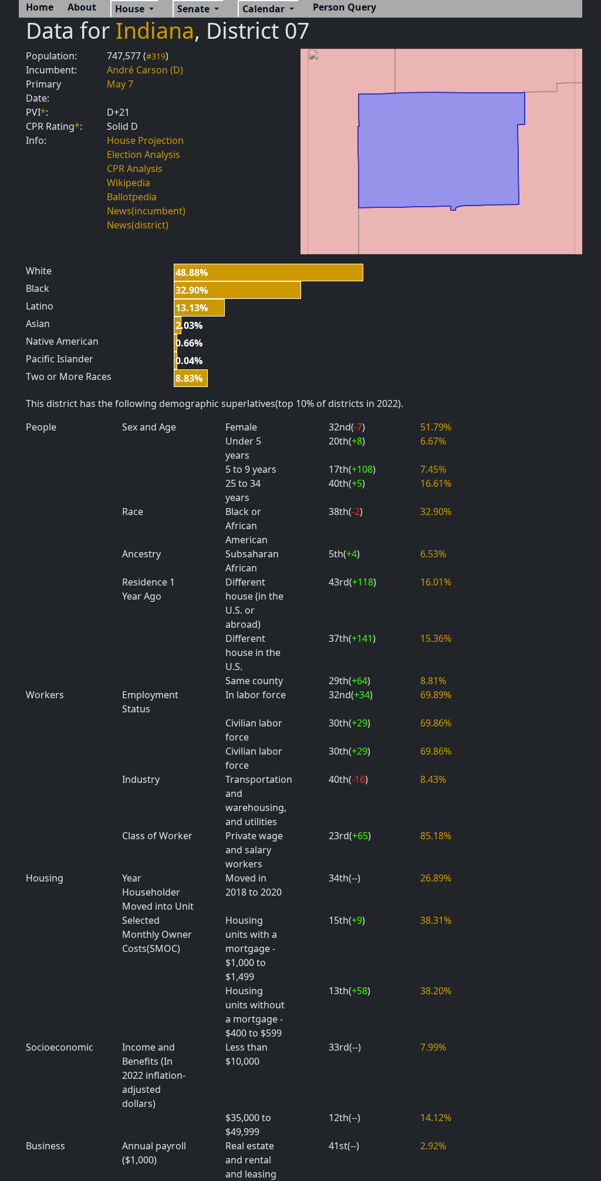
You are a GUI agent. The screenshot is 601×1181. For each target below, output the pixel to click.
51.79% (435, 426)
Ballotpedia (132, 196)
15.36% (435, 638)
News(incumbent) (146, 210)
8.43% (433, 779)
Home (39, 7)
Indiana (155, 30)
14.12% (435, 1117)
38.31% (435, 920)
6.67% (433, 441)
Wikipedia (128, 182)
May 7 (120, 84)
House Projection (145, 140)
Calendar (264, 8)
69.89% (435, 694)
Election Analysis (143, 154)
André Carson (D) (145, 69)
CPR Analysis (135, 168)
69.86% (435, 722)
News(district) (137, 224)
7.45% (433, 469)
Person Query (344, 7)
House (131, 8)
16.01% (435, 582)
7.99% (433, 1047)
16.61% (435, 483)
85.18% (435, 835)
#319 (156, 56)
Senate (194, 8)
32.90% (435, 511)
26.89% (435, 878)
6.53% (433, 553)
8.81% (433, 680)
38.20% (435, 990)
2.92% (433, 1145)
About (81, 7)
